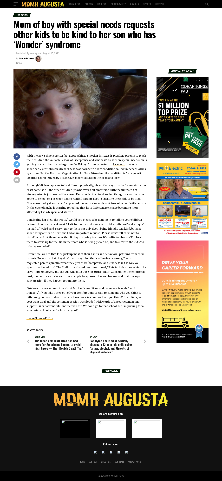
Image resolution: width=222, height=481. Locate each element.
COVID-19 (134, 4)
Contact (93, 461)
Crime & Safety (118, 4)
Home (82, 461)
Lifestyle (159, 4)
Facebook (119, 164)
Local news (74, 4)
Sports (147, 4)
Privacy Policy (135, 461)
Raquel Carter (26, 58)
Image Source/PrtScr (39, 318)
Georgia (89, 4)
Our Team (119, 461)
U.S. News (101, 4)
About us (106, 461)
